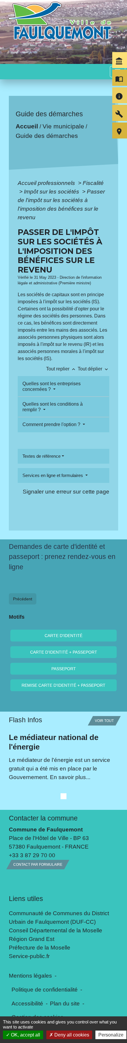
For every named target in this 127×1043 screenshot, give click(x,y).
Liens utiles (26, 898)
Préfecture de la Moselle (39, 947)
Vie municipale (63, 126)
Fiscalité (93, 183)
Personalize (110, 1034)
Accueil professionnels (47, 183)
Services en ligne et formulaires (53, 475)
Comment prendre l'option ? (52, 424)
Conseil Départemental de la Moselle (55, 930)
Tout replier (61, 368)
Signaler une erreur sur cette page (66, 491)
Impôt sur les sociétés (52, 191)
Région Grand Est (31, 939)
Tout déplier (93, 368)
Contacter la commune (43, 818)
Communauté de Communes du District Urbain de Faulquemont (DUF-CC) (59, 917)
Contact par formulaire (37, 865)
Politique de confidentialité (45, 989)
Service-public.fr (29, 956)
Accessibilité (27, 1003)
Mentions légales (30, 975)
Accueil (27, 126)
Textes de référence (41, 456)
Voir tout (104, 721)
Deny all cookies (71, 1034)
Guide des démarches (47, 135)
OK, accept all (25, 1034)
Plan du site (65, 1003)
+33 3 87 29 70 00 (32, 855)
